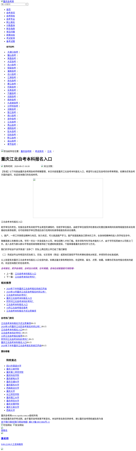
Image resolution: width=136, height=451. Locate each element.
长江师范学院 (12, 394)
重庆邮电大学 (12, 378)
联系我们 (14, 422)
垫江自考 (11, 112)
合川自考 (11, 74)
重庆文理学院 (12, 404)
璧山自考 (11, 55)
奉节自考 (11, 144)
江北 (49, 151)
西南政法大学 (12, 388)
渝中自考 (11, 119)
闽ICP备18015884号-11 (39, 422)
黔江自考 (11, 138)
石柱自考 (11, 135)
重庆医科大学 (12, 385)
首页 (8, 9)
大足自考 (11, 61)
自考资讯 (10, 13)
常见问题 (10, 32)
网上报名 (10, 22)
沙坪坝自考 (12, 106)
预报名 (4, 430)
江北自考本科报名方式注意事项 (21, 311)
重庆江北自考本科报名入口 (19, 298)
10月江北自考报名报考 (17, 308)
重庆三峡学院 (12, 369)
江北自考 (11, 122)
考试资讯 (39, 151)
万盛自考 (11, 93)
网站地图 (23, 422)
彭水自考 (11, 131)
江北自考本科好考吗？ (25, 277)
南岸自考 (11, 100)
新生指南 (10, 29)
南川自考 (11, 115)
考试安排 (10, 38)
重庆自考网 (26, 151)
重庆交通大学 (12, 382)
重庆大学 (10, 391)
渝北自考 (11, 81)
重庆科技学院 (12, 375)
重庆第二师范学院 (14, 372)
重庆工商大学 (12, 407)
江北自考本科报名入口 (25, 274)
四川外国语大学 (13, 366)
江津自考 (11, 77)
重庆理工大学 (12, 397)
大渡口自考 (12, 52)
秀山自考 (11, 125)
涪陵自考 (11, 109)
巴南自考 (11, 87)
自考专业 (10, 19)
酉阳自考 (11, 128)
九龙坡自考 (12, 103)
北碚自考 (11, 96)
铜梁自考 (11, 68)
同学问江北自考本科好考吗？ (20, 301)
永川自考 (11, 65)
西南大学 (10, 410)
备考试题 (10, 41)
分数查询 (10, 25)
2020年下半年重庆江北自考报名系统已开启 (26, 289)
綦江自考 (11, 84)
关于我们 (5, 422)
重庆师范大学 (12, 401)
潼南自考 (11, 71)
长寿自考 (11, 90)
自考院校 (10, 16)
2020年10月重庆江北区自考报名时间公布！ (26, 292)
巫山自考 (11, 141)
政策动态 (10, 35)
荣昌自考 (11, 58)
